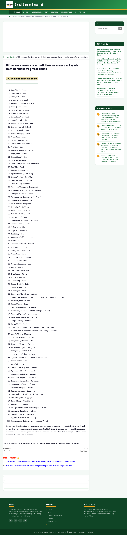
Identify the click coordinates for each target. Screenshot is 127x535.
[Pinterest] (20, 520)
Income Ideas (52, 525)
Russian (12, 57)
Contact (90, 532)
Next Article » (83, 451)
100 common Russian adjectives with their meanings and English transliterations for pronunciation (40, 461)
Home (17, 12)
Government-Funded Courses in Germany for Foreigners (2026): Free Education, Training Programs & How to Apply (111, 117)
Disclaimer (82, 532)
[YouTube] (15, 520)
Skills (49, 512)
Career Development (55, 515)
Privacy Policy (73, 532)
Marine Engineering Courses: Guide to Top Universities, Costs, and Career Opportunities (109, 158)
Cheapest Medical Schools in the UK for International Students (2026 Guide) (111, 127)
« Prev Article (7, 451)
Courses (50, 518)
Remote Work (52, 522)
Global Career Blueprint (46, 532)
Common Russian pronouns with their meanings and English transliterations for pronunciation (39, 466)
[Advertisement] (46, 37)
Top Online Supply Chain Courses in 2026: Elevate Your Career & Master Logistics (110, 136)
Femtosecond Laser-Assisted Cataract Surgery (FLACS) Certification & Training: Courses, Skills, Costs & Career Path (109, 91)
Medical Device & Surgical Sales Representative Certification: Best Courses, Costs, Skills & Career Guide (109, 52)
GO (120, 28)
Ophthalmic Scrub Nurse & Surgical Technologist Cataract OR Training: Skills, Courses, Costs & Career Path (109, 81)
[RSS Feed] (25, 520)
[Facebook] (11, 520)
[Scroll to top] (122, 531)
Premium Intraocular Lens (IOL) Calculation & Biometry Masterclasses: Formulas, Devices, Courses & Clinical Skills (109, 72)
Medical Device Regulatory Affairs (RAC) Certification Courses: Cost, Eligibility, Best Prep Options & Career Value (109, 62)
